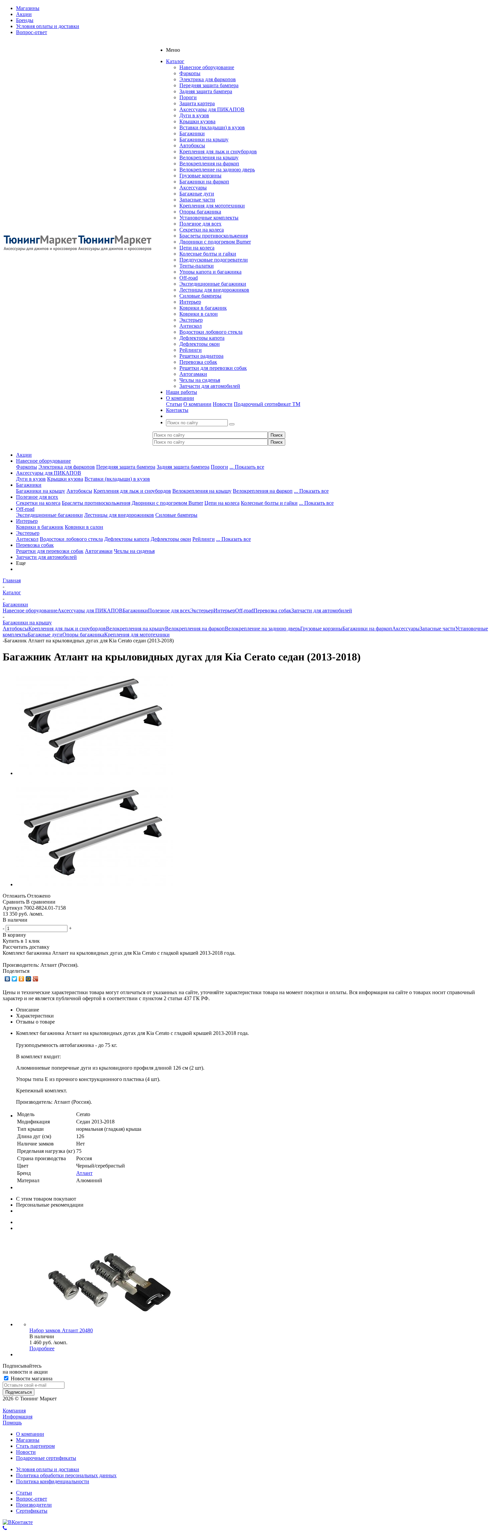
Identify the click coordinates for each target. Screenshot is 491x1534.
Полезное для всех (200, 223)
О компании (197, 404)
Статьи (174, 404)
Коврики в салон (198, 314)
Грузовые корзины (200, 175)
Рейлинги (190, 350)
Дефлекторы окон (199, 344)
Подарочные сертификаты (46, 1458)
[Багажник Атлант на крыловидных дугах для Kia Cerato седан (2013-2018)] (94, 773)
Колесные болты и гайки (207, 254)
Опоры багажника (200, 211)
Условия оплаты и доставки (47, 1469)
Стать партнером (35, 1446)
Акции (24, 455)
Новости (222, 404)
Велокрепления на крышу (208, 157)
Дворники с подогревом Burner (215, 242)
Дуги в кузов (194, 115)
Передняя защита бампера (208, 85)
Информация (17, 1416)
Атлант (84, 1173)
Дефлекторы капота (201, 338)
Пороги (188, 97)
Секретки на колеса (201, 230)
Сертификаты (31, 1511)
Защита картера (197, 103)
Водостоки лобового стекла (210, 332)
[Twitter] (14, 978)
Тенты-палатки (196, 266)
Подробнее (41, 1348)
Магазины (27, 1440)
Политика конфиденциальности (52, 1481)
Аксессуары (193, 187)
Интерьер (190, 302)
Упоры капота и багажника (210, 272)
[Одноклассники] (21, 978)
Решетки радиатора (201, 356)
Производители (34, 1505)
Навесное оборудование (206, 67)
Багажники (192, 133)
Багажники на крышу (203, 139)
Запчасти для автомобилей (209, 386)
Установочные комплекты (208, 217)
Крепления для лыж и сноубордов (218, 151)
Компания (14, 1410)
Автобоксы (192, 145)
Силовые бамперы (200, 296)
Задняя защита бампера (205, 91)
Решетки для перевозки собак (213, 368)
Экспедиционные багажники (212, 284)
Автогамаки (193, 374)
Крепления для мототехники (212, 205)
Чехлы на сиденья (199, 380)
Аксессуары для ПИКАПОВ (211, 109)
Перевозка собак (198, 362)
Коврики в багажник (203, 308)
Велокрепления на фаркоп (209, 163)
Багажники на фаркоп (204, 181)
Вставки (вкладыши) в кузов (212, 127)
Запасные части (197, 199)
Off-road (188, 278)
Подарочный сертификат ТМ (267, 404)
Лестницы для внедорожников (214, 290)
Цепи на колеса (196, 248)
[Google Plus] (35, 978)
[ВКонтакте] (7, 978)
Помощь (12, 1422)
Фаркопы (189, 73)
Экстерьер (191, 320)
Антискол (190, 326)
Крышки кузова (197, 121)
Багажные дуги (196, 193)
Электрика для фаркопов (207, 79)
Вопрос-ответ (31, 1499)
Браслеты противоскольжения (213, 236)
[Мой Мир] (28, 978)
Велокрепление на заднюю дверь (217, 169)
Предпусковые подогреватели (213, 260)
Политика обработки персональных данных (66, 1475)
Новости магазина (30, 1378)
